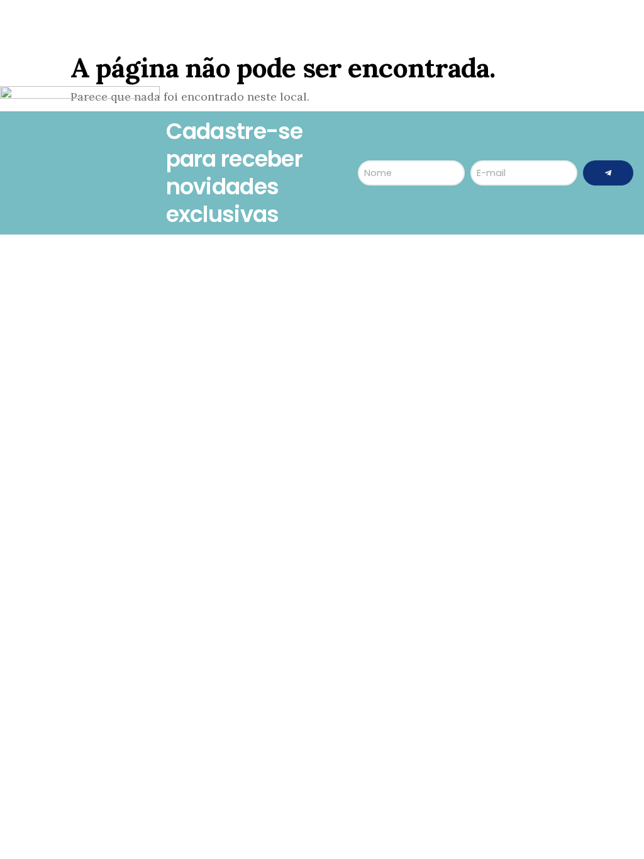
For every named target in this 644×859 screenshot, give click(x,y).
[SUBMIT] (608, 173)
